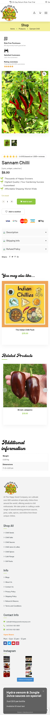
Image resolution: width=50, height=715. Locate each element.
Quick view (42, 291)
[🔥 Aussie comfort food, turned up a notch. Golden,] (28, 659)
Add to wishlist (15, 212)
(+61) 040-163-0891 (13, 626)
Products (22, 29)
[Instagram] (17, 643)
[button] (44, 74)
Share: (4, 257)
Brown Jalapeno (25, 409)
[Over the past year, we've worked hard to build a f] (28, 674)
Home (12, 29)
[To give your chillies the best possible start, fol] (28, 666)
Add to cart (27, 201)
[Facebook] (10, 257)
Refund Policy (13, 249)
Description (12, 232)
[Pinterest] (15, 257)
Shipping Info (13, 240)
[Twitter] (12, 257)
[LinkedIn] (18, 257)
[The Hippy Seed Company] (9, 13)
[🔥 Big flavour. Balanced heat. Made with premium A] (6, 666)
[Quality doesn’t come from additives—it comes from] (6, 674)
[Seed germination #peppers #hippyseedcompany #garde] (6, 659)
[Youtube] (13, 643)
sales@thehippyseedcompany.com (18, 622)
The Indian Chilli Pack (25, 329)
